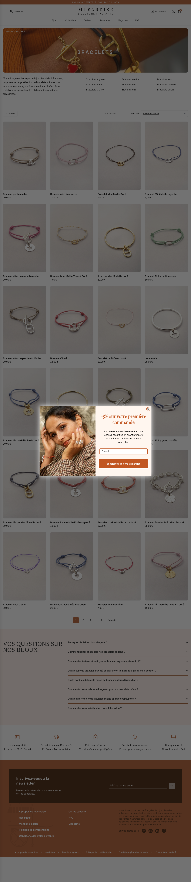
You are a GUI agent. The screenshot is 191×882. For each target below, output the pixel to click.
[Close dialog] (148, 409)
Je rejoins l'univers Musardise (123, 463)
